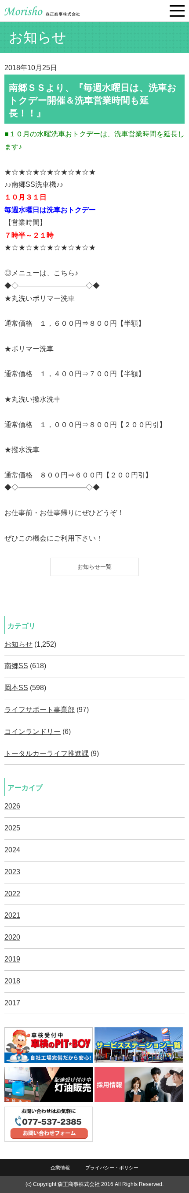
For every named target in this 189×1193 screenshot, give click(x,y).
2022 (12, 893)
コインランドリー (32, 731)
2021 (12, 915)
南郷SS (16, 666)
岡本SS (16, 687)
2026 (12, 806)
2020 (12, 937)
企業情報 (60, 1167)
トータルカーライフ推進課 (46, 753)
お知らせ (18, 644)
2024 (12, 850)
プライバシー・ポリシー (111, 1167)
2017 (12, 1003)
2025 (12, 828)
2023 (12, 872)
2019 (12, 959)
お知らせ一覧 (94, 566)
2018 (12, 981)
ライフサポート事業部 (39, 709)
